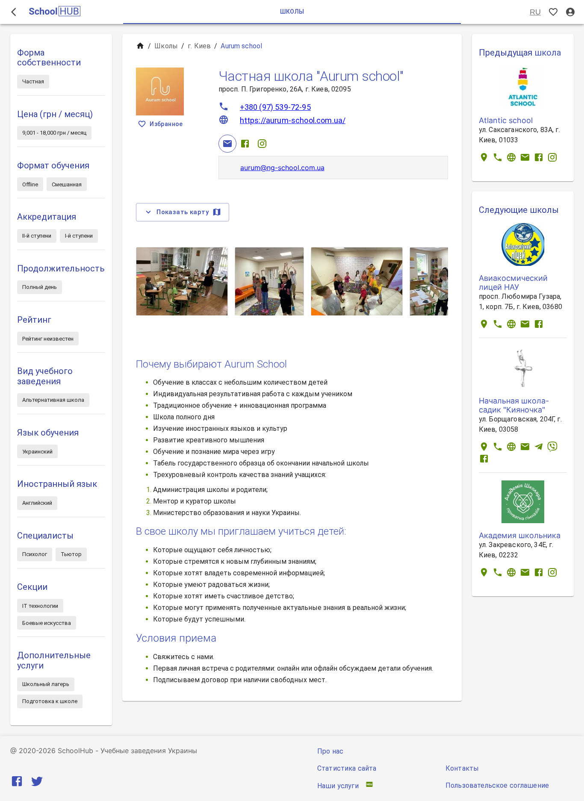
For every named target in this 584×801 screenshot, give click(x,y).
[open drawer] (13, 12)
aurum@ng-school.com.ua (282, 167)
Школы (166, 46)
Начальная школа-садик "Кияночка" (514, 405)
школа (547, 52)
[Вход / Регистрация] (570, 12)
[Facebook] (245, 143)
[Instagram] (262, 143)
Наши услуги (338, 786)
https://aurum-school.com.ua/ (293, 120)
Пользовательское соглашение (497, 785)
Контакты (462, 768)
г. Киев (199, 46)
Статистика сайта (346, 768)
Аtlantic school (506, 120)
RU (535, 12)
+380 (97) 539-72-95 (275, 107)
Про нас (330, 751)
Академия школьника (519, 535)
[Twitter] (37, 783)
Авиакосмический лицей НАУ (513, 283)
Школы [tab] (292, 11)
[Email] (227, 144)
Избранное (166, 124)
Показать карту (182, 212)
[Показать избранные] (553, 12)
